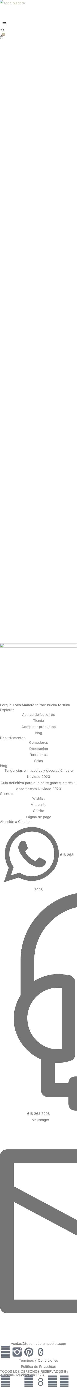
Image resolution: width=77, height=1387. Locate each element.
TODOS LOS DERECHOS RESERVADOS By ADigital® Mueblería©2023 (34, 1373)
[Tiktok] (40, 1352)
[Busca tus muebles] (3, 31)
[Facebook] (5, 1352)
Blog (3, 766)
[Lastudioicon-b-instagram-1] (17, 1352)
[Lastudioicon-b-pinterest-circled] (29, 1352)
